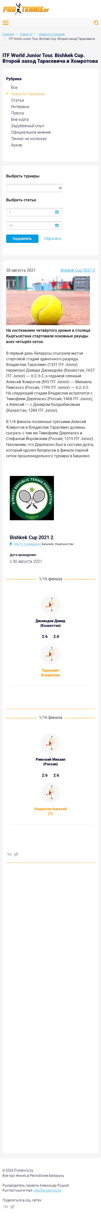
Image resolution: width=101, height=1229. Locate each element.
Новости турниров (28, 94)
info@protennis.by (48, 1190)
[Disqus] (50, 941)
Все (14, 87)
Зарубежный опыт (28, 126)
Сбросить (53, 238)
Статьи (17, 100)
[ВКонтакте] (9, 854)
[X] (16, 854)
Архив (16, 145)
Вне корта (20, 119)
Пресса (17, 113)
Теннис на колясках (29, 138)
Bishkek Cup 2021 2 (78, 270)
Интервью (20, 106)
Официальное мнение (31, 132)
